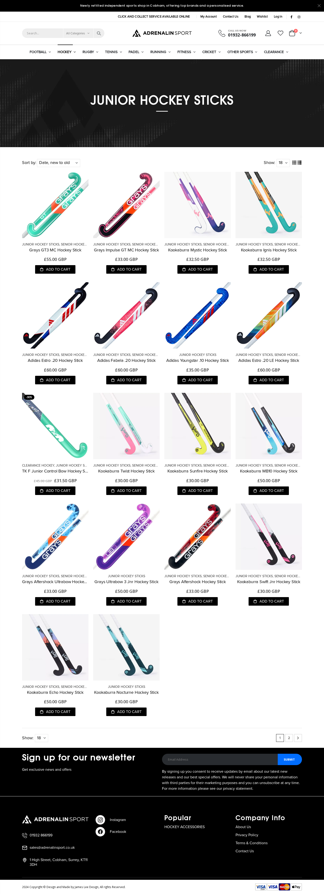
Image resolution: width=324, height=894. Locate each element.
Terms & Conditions (252, 843)
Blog (248, 16)
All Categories (75, 33)
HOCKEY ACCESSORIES (184, 827)
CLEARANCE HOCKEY (38, 465)
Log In (278, 16)
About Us (243, 827)
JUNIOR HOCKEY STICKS (40, 244)
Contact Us (230, 16)
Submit (289, 760)
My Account (208, 16)
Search (98, 33)
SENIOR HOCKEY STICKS (79, 244)
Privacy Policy (247, 835)
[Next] (298, 738)
